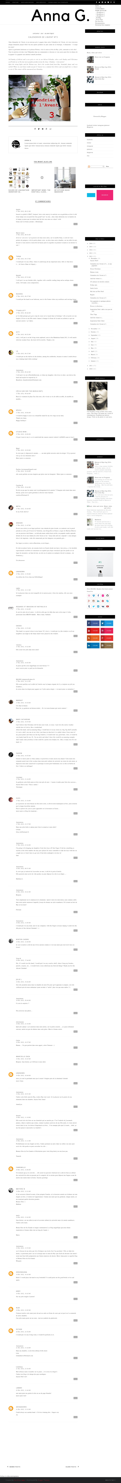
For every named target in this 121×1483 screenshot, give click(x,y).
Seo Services (99, 21)
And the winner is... (96, 278)
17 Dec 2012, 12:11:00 (23, 590)
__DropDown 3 (100, 16)
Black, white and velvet (94, 53)
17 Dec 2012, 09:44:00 (23, 393)
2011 (91, 365)
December (94, 258)
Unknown (20, 571)
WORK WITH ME (101, 10)
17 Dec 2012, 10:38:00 (23, 471)
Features (97, 427)
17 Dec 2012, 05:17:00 (23, 259)
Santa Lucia (94, 288)
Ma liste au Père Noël (97, 291)
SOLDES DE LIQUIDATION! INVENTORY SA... (19, 191)
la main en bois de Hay (51, 49)
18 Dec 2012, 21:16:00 (23, 1024)
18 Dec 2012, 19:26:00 (23, 982)
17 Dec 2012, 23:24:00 (23, 845)
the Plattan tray (31, 64)
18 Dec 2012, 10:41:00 (23, 892)
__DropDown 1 (100, 12)
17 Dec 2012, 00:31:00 (23, 211)
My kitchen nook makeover (62, 191)
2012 (91, 256)
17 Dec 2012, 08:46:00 (23, 313)
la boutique (58, 44)
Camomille (21, 1167)
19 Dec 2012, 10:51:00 (23, 1094)
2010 (91, 369)
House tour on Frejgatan (102, 57)
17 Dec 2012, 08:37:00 (23, 296)
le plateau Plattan (34, 49)
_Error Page (99, 19)
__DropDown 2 (100, 14)
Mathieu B (20, 1189)
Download (105, 433)
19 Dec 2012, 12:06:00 (23, 1170)
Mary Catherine (23, 719)
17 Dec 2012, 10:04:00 (23, 412)
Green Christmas (95, 269)
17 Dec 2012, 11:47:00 (23, 525)
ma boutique (49, 33)
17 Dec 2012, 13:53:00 (23, 628)
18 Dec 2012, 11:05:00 (23, 923)
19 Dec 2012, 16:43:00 (23, 1274)
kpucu (18, 410)
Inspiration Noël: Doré (97, 321)
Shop (96, 433)
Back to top (109, 1480)
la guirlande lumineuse (20, 49)
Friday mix (93, 285)
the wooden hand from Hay (51, 64)
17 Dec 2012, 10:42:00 (23, 487)
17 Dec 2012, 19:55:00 (23, 722)
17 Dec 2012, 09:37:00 (23, 353)
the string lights (17, 64)
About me (98, 7)
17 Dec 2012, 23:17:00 (23, 824)
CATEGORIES (99, 9)
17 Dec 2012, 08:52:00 (23, 334)
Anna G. (28, 140)
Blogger (103, 116)
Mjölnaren (98, 519)
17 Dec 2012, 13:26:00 (23, 609)
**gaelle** (21, 310)
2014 (91, 250)
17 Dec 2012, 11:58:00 (23, 574)
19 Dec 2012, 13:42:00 (23, 1217)
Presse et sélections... (97, 306)
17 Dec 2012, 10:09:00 (23, 434)
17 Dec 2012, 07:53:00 (23, 277)
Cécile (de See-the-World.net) (29, 391)
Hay (42, 33)
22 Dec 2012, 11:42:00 (23, 1390)
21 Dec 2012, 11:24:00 (23, 1348)
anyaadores (21, 1407)
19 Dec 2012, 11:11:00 (23, 1141)
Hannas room (94, 272)
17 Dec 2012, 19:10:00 (23, 703)
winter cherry (22, 939)
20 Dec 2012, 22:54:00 (23, 1332)
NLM (18, 1308)
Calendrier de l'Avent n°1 (98, 324)
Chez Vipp (93, 314)
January (93, 361)
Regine (92, 295)
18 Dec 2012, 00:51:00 (23, 868)
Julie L (19, 979)
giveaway (36, 33)
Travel (89, 433)
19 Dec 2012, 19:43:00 (23, 1293)
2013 (91, 253)
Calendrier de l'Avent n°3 (98, 275)
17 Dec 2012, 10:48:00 (23, 509)
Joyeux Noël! (94, 260)
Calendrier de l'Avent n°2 (98, 298)
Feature (15, 2)
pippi (18, 798)
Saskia (19, 626)
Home (97, 5)
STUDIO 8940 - (22, 432)
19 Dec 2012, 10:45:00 (23, 1059)
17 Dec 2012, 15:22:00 (23, 646)
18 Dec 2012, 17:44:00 (23, 960)
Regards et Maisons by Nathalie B (31, 607)
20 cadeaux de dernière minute (99, 282)
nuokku (19, 294)
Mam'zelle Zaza (23, 1056)
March (93, 354)
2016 (91, 243)
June (92, 345)
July (92, 341)
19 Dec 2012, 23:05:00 (23, 1310)
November (94, 329)
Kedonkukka (21, 1272)
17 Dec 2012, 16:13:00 (23, 681)
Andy (18, 1291)
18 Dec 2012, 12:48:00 (23, 942)
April (93, 351)
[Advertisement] (101, 219)
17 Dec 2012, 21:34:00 (23, 800)
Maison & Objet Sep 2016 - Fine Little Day (103, 78)
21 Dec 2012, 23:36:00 (23, 1369)
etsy (88, 156)
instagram (90, 146)
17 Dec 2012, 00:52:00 (23, 235)
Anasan (19, 523)
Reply (75, 224)
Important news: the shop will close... (40, 191)
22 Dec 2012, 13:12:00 (23, 1409)
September (94, 335)
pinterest (89, 149)
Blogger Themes (43, 1480)
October (93, 332)
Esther (19, 1329)
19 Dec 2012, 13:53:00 (23, 1248)
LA (17, 351)
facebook (90, 139)
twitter (89, 143)
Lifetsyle (106, 427)
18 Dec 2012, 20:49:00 (23, 1000)
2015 (91, 247)
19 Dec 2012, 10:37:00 (23, 1042)
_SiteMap (98, 18)
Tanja (18, 256)
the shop (45, 62)
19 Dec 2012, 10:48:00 (23, 1075)
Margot (19, 700)
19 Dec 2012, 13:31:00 (23, 1191)
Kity (18, 332)
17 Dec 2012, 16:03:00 (23, 663)
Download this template (102, 25)
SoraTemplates (19, 1480)
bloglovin (90, 152)
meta (18, 506)
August (93, 338)
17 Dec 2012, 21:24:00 (23, 779)
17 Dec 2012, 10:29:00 (23, 450)
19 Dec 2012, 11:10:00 (23, 1117)
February (94, 358)
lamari (19, 1388)
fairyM (19, 753)
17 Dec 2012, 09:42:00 (23, 372)
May (92, 348)
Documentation (100, 23)
